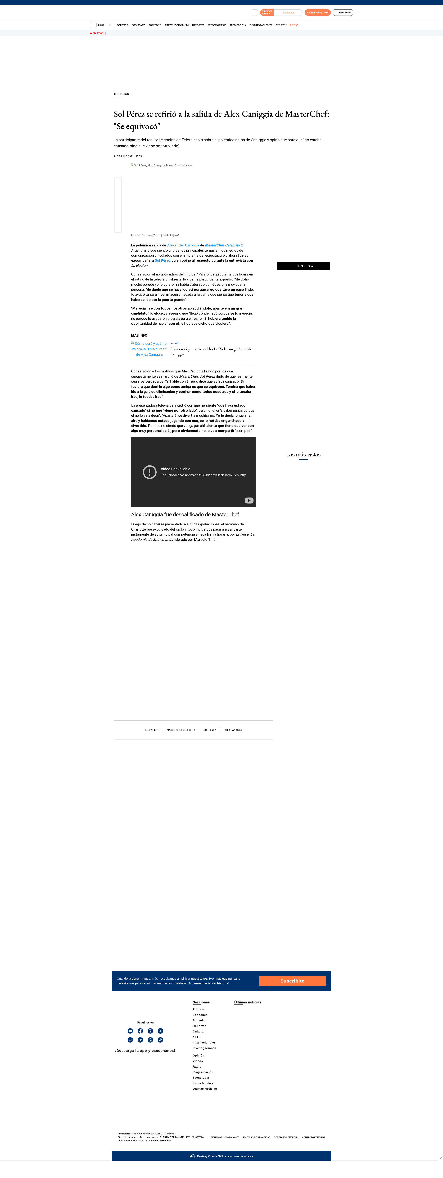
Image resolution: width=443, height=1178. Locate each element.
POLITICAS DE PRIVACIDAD (256, 1137)
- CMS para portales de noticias (225, 1156)
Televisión (151, 730)
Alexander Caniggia (183, 245)
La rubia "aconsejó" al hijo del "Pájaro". (155, 235)
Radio (294, 25)
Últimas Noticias (205, 1088)
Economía (138, 25)
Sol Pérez (163, 260)
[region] (221, 64)
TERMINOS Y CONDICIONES (225, 1137)
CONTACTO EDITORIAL (313, 1137)
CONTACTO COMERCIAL (286, 1137)
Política (122, 25)
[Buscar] (254, 12)
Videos (198, 1061)
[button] (118, 182)
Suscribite (293, 981)
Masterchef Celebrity (181, 730)
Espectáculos (217, 25)
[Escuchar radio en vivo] (288, 12)
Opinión (281, 25)
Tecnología (238, 25)
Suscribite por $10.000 (318, 12)
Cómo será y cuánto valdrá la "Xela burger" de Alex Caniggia (212, 351)
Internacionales (177, 25)
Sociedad (155, 25)
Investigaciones (261, 25)
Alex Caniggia (233, 730)
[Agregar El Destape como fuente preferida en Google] (255, 156)
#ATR (197, 1037)
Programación (203, 1072)
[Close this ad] (440, 1158)
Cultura (198, 1031)
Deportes (198, 25)
